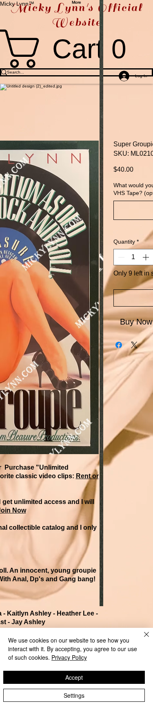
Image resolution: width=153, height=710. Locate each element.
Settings (74, 695)
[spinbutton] (133, 257)
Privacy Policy (69, 657)
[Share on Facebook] (119, 345)
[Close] (141, 639)
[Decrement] (120, 257)
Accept (74, 677)
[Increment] (146, 257)
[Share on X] (134, 345)
